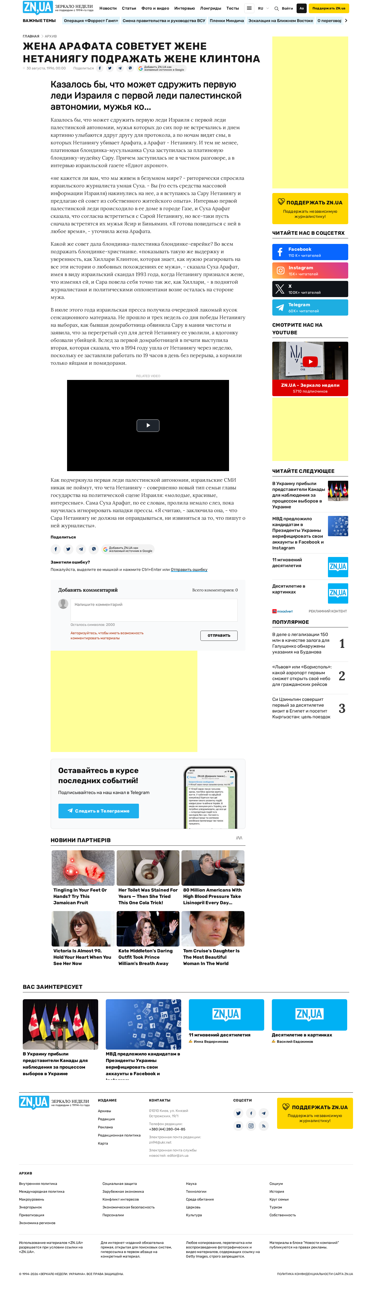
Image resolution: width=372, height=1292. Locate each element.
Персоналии (113, 1215)
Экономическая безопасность (128, 1207)
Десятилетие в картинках (288, 589)
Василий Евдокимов (295, 1041)
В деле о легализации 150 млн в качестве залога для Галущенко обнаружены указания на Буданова (300, 643)
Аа (302, 8)
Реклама (105, 1127)
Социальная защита (119, 1184)
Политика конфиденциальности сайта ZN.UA (315, 1274)
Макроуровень (31, 1199)
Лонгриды (210, 8)
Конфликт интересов (120, 1199)
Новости (108, 8)
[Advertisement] (124, 701)
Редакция (106, 1119)
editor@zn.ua (178, 1155)
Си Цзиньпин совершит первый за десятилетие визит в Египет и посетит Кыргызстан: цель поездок (302, 708)
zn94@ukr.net (160, 1142)
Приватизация (31, 1215)
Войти (287, 8)
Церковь (193, 1207)
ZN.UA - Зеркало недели (310, 385)
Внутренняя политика (38, 1184)
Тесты (232, 8)
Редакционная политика (119, 1135)
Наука (191, 1184)
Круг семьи (279, 1199)
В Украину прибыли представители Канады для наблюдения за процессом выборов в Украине (298, 495)
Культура (194, 1215)
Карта (103, 1143)
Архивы (104, 1111)
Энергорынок (30, 1207)
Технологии (196, 1191)
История (277, 1191)
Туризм (276, 1207)
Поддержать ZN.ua (329, 8)
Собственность (283, 1215)
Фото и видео (155, 8)
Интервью (184, 8)
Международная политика (42, 1191)
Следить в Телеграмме (102, 811)
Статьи (129, 8)
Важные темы (39, 21)
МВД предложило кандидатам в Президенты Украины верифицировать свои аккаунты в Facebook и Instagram (298, 533)
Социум (276, 1184)
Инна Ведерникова (211, 1041)
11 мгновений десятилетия (287, 562)
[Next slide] (345, 20)
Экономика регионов (37, 1223)
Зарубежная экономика (123, 1191)
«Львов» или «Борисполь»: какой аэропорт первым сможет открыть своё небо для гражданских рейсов (302, 675)
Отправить (219, 635)
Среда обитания (200, 1199)
